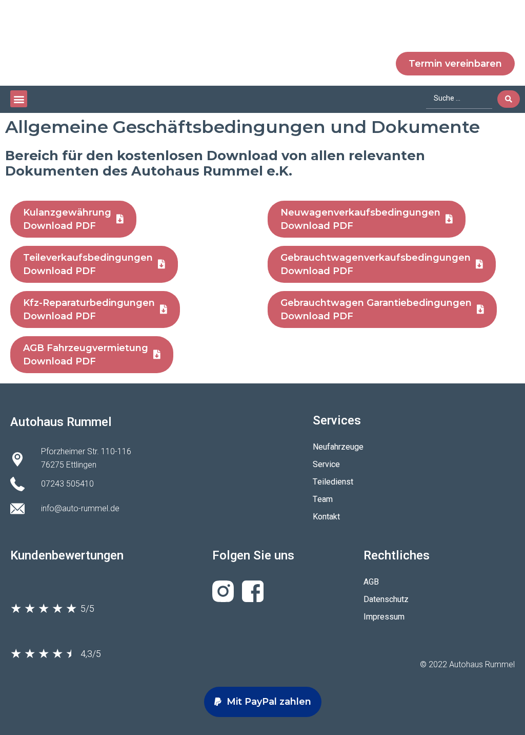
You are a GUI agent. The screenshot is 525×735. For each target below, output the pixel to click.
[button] (18, 98)
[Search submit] (508, 99)
